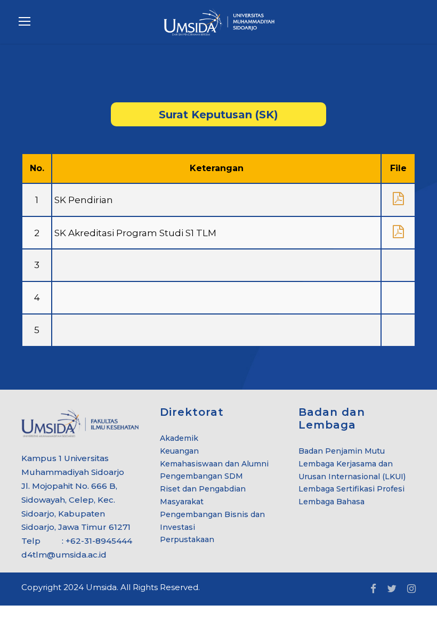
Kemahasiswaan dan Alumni (214, 464)
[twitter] (391, 589)
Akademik (179, 438)
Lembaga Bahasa (331, 501)
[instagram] (411, 589)
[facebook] (373, 589)
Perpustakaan (187, 539)
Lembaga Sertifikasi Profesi (351, 489)
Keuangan (179, 451)
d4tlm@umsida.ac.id (64, 555)
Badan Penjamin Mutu (341, 451)
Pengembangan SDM (201, 476)
